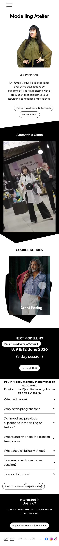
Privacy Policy (6, 539)
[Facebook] (46, 539)
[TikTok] (56, 539)
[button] (50, 228)
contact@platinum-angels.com (33, 389)
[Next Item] (42, 286)
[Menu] (9, 5)
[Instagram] (51, 539)
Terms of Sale (12, 539)
